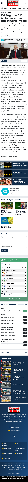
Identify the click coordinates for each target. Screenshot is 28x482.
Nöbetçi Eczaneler (5, 444)
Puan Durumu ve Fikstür (20, 449)
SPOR (23, 464)
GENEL (9, 12)
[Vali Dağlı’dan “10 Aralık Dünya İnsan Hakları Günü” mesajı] (14, 51)
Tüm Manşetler (8, 453)
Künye (23, 467)
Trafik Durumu (7, 448)
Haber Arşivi (7, 458)
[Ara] (25, 3)
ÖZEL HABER (21, 8)
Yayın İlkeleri (19, 469)
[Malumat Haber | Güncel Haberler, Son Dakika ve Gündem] (13, 3)
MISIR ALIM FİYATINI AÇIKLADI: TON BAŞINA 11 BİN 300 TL (7, 226)
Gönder (4, 250)
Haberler (3, 12)
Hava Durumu (20, 443)
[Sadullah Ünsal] (5, 191)
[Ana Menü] (1, 3)
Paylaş (4, 60)
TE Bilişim (18, 473)
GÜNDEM (4, 8)
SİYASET (10, 465)
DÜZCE (4, 467)
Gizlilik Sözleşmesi (11, 467)
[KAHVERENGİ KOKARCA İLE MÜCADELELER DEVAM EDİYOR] (7, 205)
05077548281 (15, 427)
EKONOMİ (4, 465)
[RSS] (14, 436)
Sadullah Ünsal (14, 190)
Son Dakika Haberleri (18, 454)
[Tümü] (26, 352)
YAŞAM (19, 465)
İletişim (19, 467)
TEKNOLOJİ (12, 8)
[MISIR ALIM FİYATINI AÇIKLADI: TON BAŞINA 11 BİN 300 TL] (7, 220)
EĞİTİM (24, 465)
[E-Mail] (11, 193)
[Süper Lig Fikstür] (26, 304)
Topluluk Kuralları (10, 469)
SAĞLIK (14, 465)
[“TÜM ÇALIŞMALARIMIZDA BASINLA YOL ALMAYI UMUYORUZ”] (21, 205)
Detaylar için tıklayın (14, 298)
